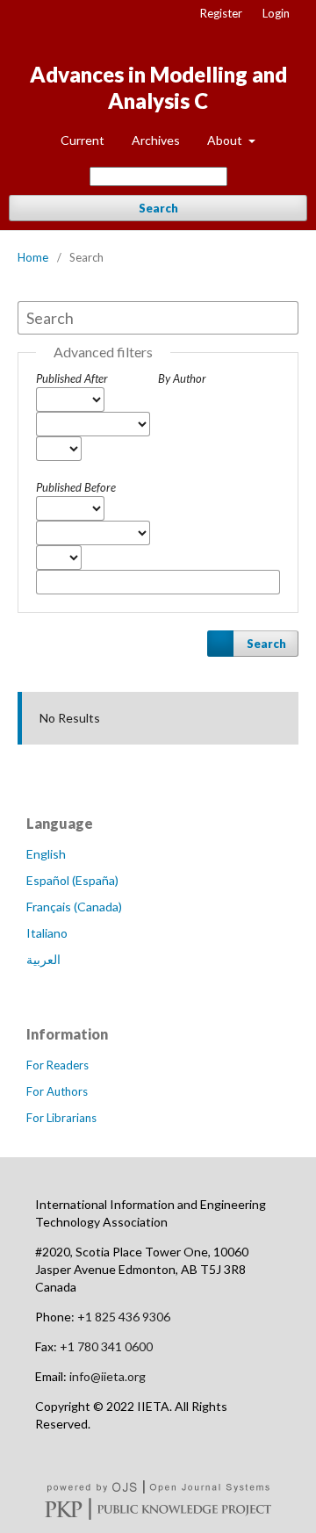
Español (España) (72, 880)
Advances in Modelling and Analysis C (158, 87)
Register (221, 13)
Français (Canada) (74, 906)
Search (158, 208)
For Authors (57, 1091)
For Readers (57, 1065)
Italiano (47, 932)
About (226, 140)
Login (276, 13)
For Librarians (61, 1118)
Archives (156, 140)
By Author (182, 378)
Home (33, 257)
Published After (72, 378)
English (46, 853)
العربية (43, 959)
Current (82, 140)
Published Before (76, 487)
